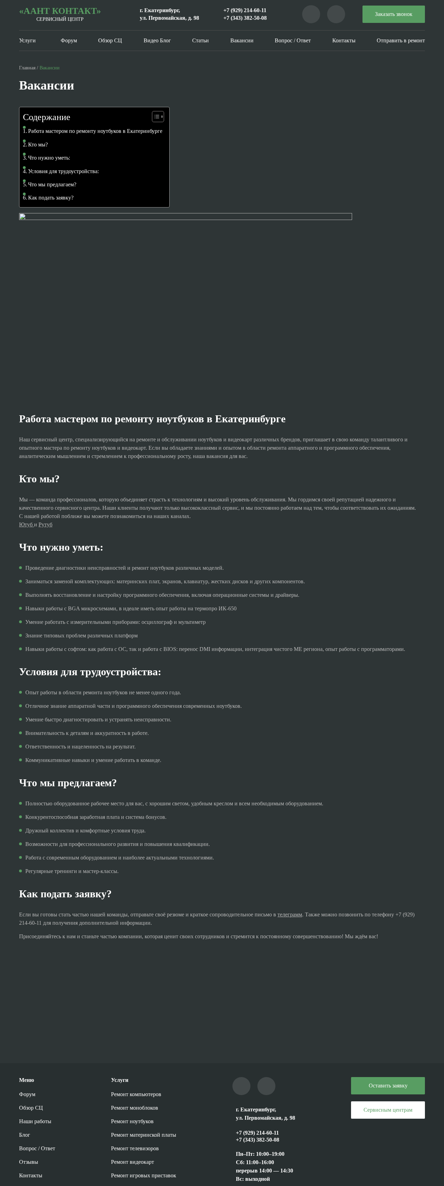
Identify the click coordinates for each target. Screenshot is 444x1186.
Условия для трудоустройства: (63, 171)
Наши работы (35, 1121)
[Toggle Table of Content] (154, 116)
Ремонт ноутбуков (132, 1121)
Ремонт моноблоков (134, 1108)
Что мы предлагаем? (52, 184)
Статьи (200, 40)
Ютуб (26, 524)
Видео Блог (157, 40)
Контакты (344, 40)
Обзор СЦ (110, 40)
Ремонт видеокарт (132, 1162)
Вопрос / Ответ (293, 40)
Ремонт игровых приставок (143, 1175)
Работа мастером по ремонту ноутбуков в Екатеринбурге (95, 131)
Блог (24, 1135)
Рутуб (45, 524)
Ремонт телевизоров (135, 1148)
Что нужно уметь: (49, 158)
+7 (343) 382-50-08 (245, 18)
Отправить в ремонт (401, 40)
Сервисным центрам (388, 1110)
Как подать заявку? (51, 198)
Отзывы (28, 1162)
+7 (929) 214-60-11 (244, 10)
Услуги (27, 40)
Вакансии (242, 40)
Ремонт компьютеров (136, 1094)
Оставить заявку (388, 1085)
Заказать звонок (393, 14)
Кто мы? (38, 144)
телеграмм (290, 914)
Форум (69, 40)
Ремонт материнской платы (143, 1135)
